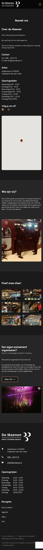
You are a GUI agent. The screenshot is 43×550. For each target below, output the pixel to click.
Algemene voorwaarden (26, 536)
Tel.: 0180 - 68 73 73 (9, 58)
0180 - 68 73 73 (13, 457)
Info (3, 521)
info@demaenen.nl (14, 463)
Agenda (5, 512)
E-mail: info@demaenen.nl (12, 61)
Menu (4, 517)
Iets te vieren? (7, 507)
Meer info (8, 379)
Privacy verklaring (8, 536)
